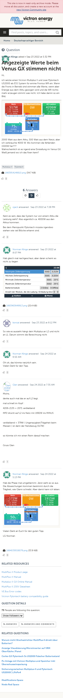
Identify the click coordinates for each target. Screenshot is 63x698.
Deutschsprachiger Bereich (28, 41)
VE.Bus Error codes (11, 591)
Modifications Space (12, 680)
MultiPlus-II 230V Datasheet (16, 586)
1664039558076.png (16, 550)
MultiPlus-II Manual (11, 577)
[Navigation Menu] (5, 32)
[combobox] (35, 32)
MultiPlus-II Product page (15, 572)
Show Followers (11, 615)
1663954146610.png (15, 172)
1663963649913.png (16, 305)
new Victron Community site (31, 9)
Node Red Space (10, 684)
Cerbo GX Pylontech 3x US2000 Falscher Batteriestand (31, 656)
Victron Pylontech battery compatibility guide (25, 596)
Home (7, 41)
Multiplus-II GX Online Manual (17, 581)
